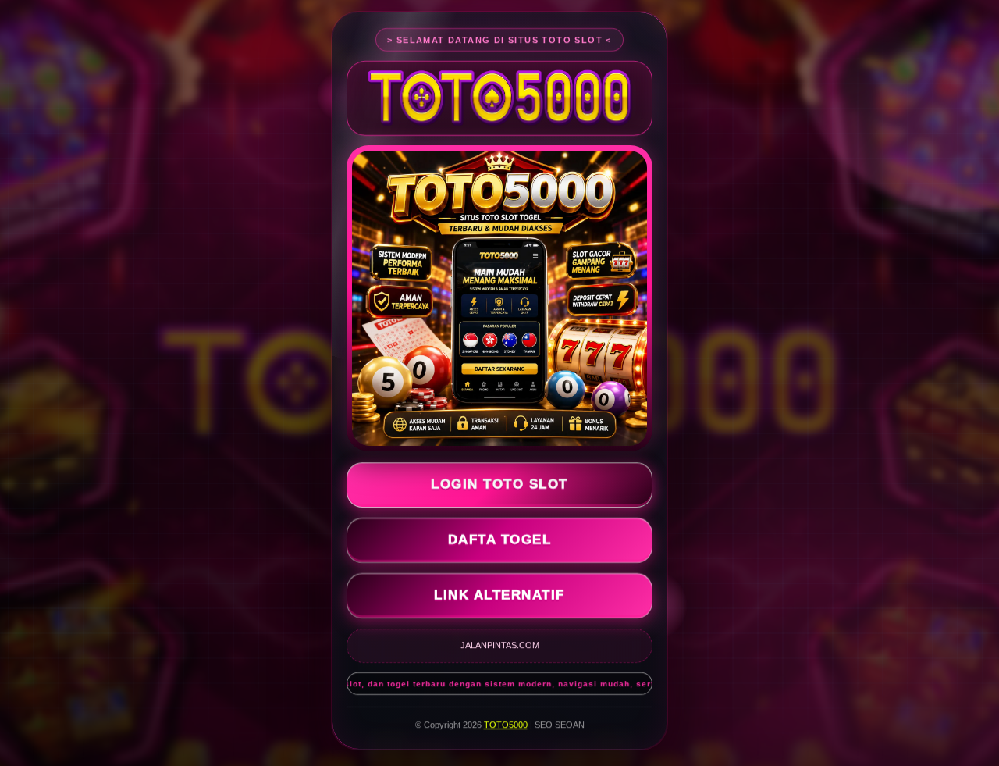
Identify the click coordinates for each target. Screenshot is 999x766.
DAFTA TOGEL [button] (500, 541)
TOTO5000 (506, 726)
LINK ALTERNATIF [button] (499, 597)
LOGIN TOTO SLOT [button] (499, 486)
